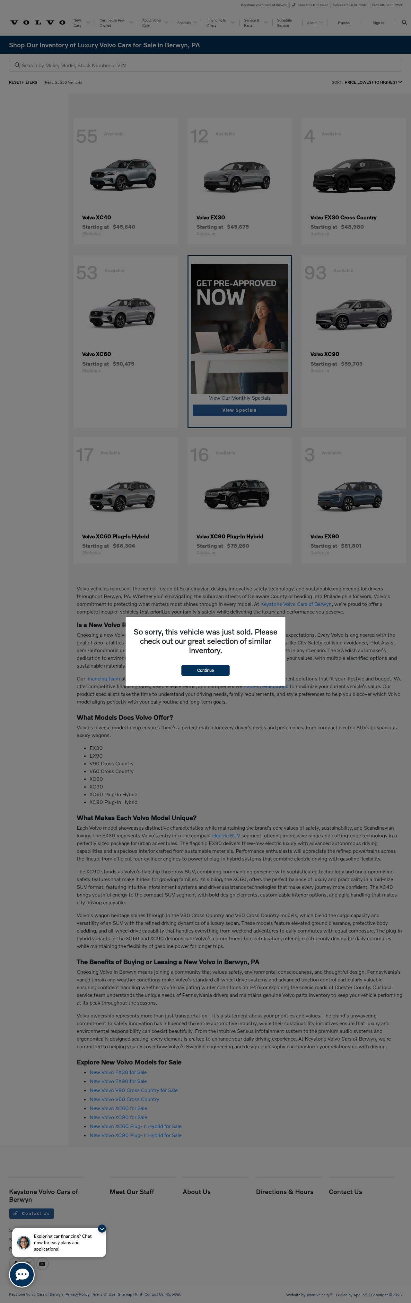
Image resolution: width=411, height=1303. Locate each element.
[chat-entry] (22, 1275)
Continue (205, 670)
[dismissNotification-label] (102, 1229)
